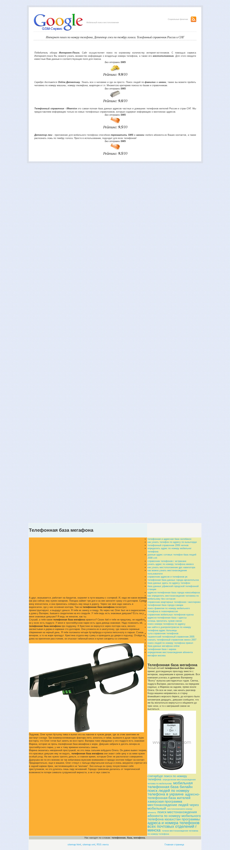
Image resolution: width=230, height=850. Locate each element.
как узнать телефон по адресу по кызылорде (172, 542)
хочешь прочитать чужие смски (165, 621)
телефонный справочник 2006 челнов (168, 545)
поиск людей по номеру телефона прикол (170, 643)
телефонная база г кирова (162, 649)
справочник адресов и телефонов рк (167, 576)
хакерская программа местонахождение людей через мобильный (173, 805)
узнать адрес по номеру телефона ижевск (171, 564)
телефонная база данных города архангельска (173, 580)
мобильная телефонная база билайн (170, 785)
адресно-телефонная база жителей (174, 796)
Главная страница (174, 844)
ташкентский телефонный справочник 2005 (171, 636)
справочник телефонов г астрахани (167, 561)
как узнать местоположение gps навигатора (171, 567)
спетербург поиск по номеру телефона (167, 777)
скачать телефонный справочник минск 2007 (172, 639)
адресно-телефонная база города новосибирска (174, 592)
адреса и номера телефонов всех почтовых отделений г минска (173, 826)
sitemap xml (88, 844)
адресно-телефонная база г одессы (167, 617)
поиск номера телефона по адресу (166, 624)
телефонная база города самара (165, 605)
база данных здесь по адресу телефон (169, 583)
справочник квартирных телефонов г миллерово (174, 602)
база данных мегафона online (164, 646)
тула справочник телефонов (163, 633)
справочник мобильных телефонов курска (171, 614)
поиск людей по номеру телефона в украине (168, 792)
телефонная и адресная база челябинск (169, 539)
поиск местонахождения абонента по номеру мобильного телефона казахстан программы (174, 815)
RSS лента (103, 844)
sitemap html (74, 844)
